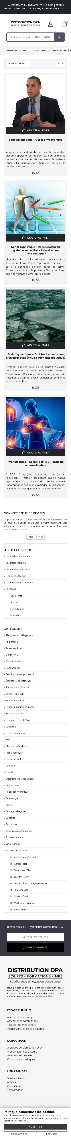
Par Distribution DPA (20, 870)
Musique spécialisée (16, 746)
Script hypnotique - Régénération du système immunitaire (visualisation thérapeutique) (35, 250)
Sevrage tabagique (16, 811)
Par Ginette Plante (19, 877)
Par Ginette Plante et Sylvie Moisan (28, 883)
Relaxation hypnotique (17, 791)
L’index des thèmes (16, 576)
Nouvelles (15, 615)
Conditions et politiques (21, 1059)
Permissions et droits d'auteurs (25, 1028)
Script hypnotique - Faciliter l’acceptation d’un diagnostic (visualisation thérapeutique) (35, 356)
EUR (40, 537)
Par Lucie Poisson (19, 890)
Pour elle (10, 765)
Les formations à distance (19, 582)
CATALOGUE (11, 50)
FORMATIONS (40, 50)
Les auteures (17, 609)
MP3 (25, 50)
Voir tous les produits (17, 850)
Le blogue (11, 589)
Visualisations (13, 844)
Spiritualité (11, 824)
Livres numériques (15, 733)
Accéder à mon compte (21, 1017)
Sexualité (10, 817)
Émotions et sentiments (18, 680)
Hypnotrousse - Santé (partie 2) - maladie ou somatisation (35, 463)
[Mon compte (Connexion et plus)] (53, 24)
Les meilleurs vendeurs (18, 569)
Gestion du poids (15, 694)
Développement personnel (20, 674)
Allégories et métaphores (19, 635)
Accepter (35, 1127)
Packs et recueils (15, 752)
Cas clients (16, 595)
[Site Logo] (25, 24)
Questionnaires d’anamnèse (20, 778)
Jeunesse (11, 726)
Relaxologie (12, 798)
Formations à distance (17, 687)
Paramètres (19, 1134)
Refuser (51, 1134)
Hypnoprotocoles (15, 713)
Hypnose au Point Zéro (18, 720)
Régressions (12, 785)
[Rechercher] (59, 37)
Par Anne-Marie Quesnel (23, 857)
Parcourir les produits (19, 1055)
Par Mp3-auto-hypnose (22, 903)
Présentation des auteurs (22, 1051)
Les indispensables (16, 562)
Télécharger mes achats (21, 1024)
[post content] (35, 104)
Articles (14, 602)
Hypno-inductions (15, 700)
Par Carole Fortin (18, 863)
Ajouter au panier (38, 130)
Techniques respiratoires (19, 831)
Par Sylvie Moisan (19, 909)
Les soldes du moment (18, 556)
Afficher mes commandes (22, 1021)
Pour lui (9, 772)
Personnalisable (14, 759)
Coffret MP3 (12, 654)
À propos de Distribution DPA (24, 1047)
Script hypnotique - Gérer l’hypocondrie (35, 139)
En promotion (15, 1089)
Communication (14, 661)
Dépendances (13, 668)
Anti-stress (12, 641)
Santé (9, 805)
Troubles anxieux (14, 837)
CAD (30, 537)
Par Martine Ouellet (20, 896)
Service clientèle (16, 1078)
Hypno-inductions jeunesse (20, 707)
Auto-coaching (14, 648)
